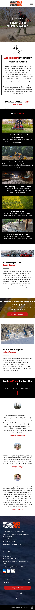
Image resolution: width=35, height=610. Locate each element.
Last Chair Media (25, 607)
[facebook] (14, 593)
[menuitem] (17, 531)
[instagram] (17, 593)
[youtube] (21, 593)
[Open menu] (31, 3)
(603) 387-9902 (7, 556)
